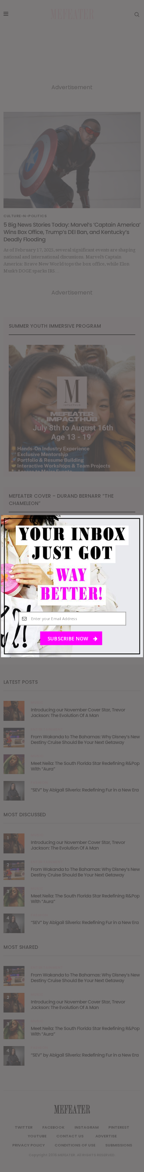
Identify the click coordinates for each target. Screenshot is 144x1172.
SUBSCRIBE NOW (68, 638)
